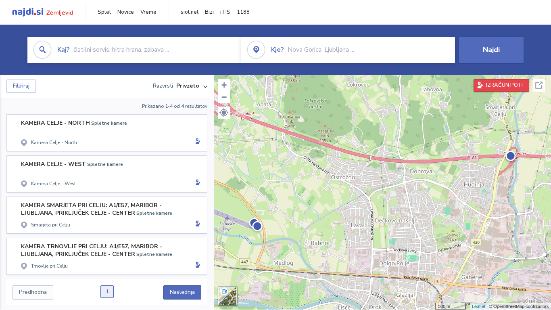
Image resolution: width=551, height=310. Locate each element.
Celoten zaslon (539, 85)
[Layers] (227, 296)
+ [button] (224, 85)
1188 (243, 12)
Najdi (491, 49)
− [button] (224, 97)
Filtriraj (21, 86)
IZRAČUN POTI (504, 85)
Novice (125, 12)
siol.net (189, 12)
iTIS (225, 12)
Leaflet (478, 306)
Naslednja (182, 292)
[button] (224, 113)
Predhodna (33, 292)
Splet (104, 12)
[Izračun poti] (196, 142)
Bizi (209, 12)
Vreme (148, 12)
